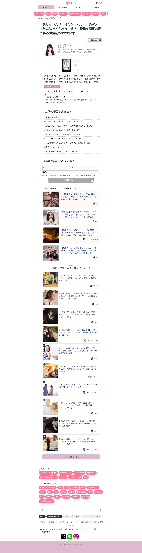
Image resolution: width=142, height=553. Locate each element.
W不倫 (63, 492)
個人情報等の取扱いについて (66, 175)
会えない (98, 492)
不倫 (56, 492)
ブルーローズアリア (92, 340)
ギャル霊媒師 (45, 477)
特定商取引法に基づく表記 (88, 522)
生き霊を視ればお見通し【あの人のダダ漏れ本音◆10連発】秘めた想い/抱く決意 (78, 386)
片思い (57, 497)
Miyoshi (96, 322)
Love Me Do (94, 377)
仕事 (48, 14)
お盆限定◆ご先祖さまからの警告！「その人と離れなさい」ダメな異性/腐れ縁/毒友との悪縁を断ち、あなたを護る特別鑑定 (79, 214)
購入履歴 (96, 7)
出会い (42, 492)
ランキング (79, 7)
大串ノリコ (91, 473)
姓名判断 (85, 497)
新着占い (46, 7)
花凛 (97, 203)
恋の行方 (86, 14)
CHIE (96, 221)
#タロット (68, 516)
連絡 (41, 497)
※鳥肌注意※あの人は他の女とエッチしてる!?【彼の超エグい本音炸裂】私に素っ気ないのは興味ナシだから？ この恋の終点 (78, 296)
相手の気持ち (75, 14)
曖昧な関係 (81, 492)
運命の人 (63, 14)
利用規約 (51, 522)
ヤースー (63, 477)
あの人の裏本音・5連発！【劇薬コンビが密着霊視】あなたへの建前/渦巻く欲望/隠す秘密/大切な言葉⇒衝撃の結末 (78, 423)
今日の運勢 (63, 7)
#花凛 (98, 516)
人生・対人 (39, 14)
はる (54, 477)
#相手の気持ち (88, 516)
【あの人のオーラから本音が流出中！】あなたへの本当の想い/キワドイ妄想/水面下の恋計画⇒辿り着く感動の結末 (78, 369)
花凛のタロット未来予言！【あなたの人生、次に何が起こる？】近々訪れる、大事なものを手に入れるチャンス (79, 196)
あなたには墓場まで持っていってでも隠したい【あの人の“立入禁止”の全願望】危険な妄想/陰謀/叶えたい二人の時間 (78, 441)
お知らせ (71, 525)
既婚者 (71, 492)
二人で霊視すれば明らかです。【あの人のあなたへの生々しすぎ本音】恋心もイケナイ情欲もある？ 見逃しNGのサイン (78, 314)
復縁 (103, 14)
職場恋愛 (66, 497)
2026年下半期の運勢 (47, 487)
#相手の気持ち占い (54, 516)
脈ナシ (48, 497)
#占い (42, 516)
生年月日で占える (46, 501)
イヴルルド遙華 (75, 477)
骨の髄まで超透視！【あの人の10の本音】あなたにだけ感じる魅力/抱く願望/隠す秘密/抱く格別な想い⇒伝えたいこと (78, 332)
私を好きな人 (93, 487)
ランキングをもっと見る (71, 457)
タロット (75, 497)
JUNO (96, 304)
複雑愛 (95, 14)
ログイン (99, 3)
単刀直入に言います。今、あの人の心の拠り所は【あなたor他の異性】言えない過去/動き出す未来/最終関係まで (77, 278)
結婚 (55, 14)
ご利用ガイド (44, 522)
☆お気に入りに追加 (94, 40)
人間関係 (74, 487)
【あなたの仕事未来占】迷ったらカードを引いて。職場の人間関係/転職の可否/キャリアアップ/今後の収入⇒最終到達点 (79, 250)
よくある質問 (60, 522)
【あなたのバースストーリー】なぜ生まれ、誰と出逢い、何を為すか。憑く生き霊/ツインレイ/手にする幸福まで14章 (78, 232)
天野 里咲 (95, 286)
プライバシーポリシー (72, 522)
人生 (60, 487)
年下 (90, 492)
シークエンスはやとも (92, 239)
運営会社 (101, 522)
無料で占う (71, 180)
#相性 (77, 516)
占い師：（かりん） (65, 45)
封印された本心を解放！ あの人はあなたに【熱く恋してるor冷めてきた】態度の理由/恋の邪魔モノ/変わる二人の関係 (77, 405)
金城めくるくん (65, 473)
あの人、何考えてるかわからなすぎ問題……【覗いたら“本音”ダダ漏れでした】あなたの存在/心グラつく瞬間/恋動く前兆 (78, 350)
